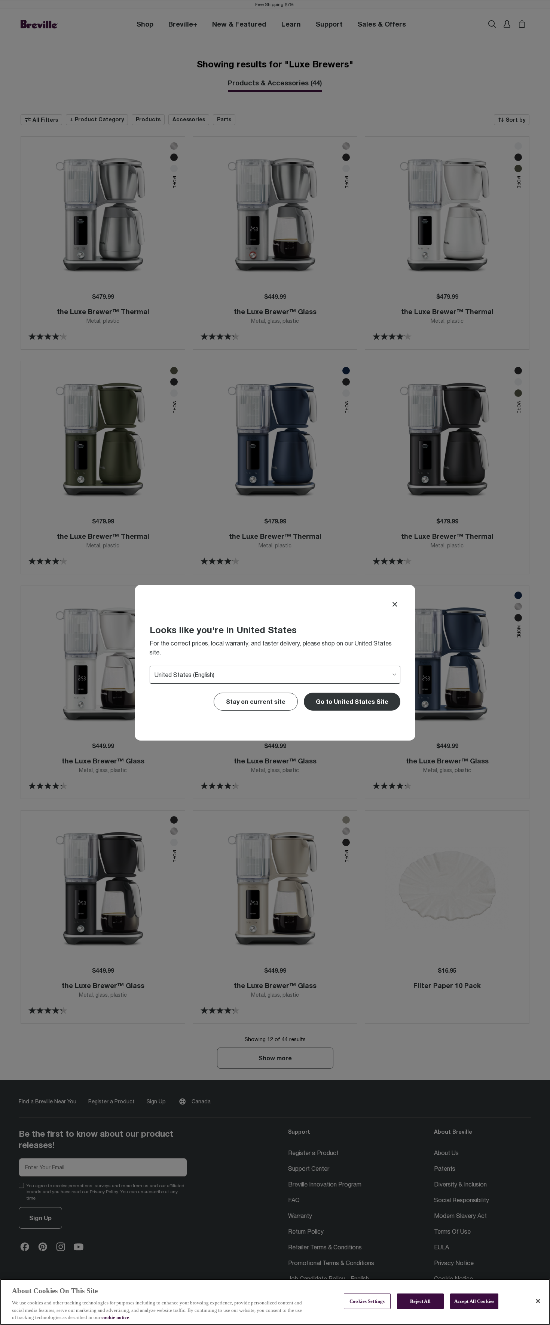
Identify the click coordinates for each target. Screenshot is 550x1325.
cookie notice (115, 1317)
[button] (352, 702)
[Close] (394, 604)
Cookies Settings (367, 1301)
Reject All (420, 1301)
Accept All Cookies (474, 1301)
